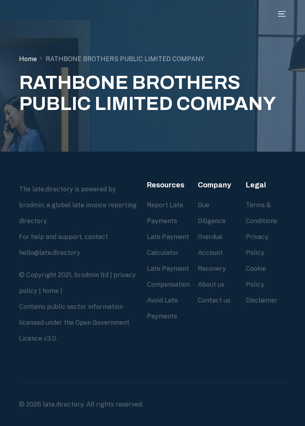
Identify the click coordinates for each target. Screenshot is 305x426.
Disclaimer (262, 300)
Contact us (214, 300)
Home (28, 59)
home (50, 291)
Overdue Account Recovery (212, 252)
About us (211, 284)
